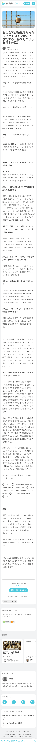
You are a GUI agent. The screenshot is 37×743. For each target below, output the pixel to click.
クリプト (10, 601)
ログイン (18, 3)
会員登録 (10, 596)
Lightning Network (10, 734)
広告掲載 (20, 736)
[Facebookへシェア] (14, 702)
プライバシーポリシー (9, 736)
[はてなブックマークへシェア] (23, 702)
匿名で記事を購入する (18, 590)
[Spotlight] (7, 3)
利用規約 (28, 734)
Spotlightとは (10, 731)
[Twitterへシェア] (4, 702)
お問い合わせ (28, 736)
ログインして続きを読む (22, 596)
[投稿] (33, 3)
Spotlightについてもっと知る (14, 741)
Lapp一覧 (21, 734)
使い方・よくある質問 (22, 731)
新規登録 (26, 3)
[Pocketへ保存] (32, 702)
